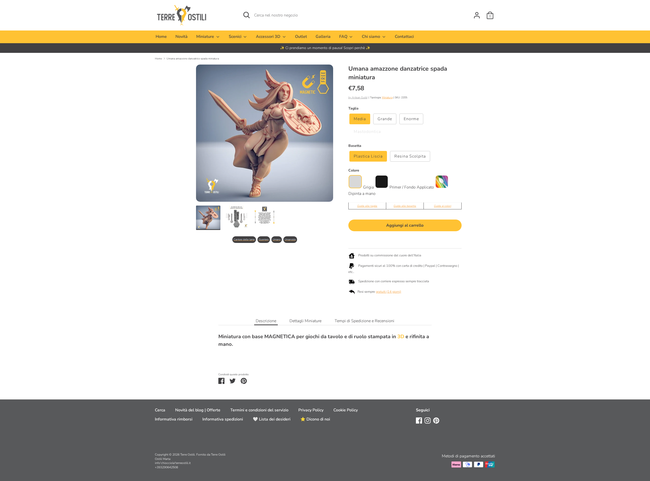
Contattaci (404, 36)
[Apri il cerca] (246, 15)
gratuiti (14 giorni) (388, 291)
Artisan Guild (359, 97)
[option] (325, 48)
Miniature (205, 36)
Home (161, 36)
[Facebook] (419, 420)
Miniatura (387, 97)
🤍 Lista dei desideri (271, 419)
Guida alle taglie (367, 206)
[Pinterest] (436, 420)
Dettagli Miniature (305, 321)
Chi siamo (371, 36)
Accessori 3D (268, 36)
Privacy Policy (310, 410)
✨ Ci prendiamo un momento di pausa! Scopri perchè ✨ (325, 47)
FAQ (343, 36)
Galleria (323, 36)
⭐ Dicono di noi (315, 419)
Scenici (235, 36)
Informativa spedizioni (222, 419)
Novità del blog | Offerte (197, 410)
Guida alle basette (405, 206)
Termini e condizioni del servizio (259, 410)
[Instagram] (428, 420)
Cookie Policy (345, 410)
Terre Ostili (187, 455)
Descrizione (266, 321)
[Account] (477, 13)
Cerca (160, 410)
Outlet (301, 36)
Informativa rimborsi (173, 419)
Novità (181, 36)
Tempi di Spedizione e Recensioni (364, 321)
